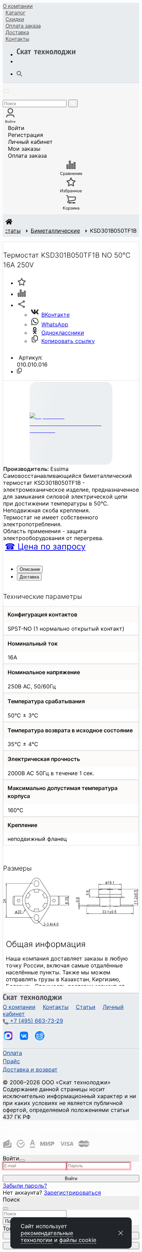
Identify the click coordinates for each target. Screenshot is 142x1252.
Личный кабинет (30, 141)
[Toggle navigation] (6, 91)
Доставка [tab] (29, 576)
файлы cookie (77, 1239)
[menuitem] (18, 6)
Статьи (85, 1006)
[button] (22, 305)
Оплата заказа (27, 155)
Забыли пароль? (25, 1185)
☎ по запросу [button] (45, 546)
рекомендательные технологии (47, 1236)
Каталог (16, 12)
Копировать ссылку (68, 340)
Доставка (17, 32)
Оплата (23, 25)
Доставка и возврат (30, 1069)
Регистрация (25, 134)
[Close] (22, 1160)
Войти (16, 127)
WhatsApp (54, 324)
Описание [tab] (30, 569)
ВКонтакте (55, 314)
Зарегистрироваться (72, 1192)
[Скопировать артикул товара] (19, 370)
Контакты (17, 39)
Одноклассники (62, 332)
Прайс (11, 1061)
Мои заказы (24, 148)
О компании (18, 6)
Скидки (15, 19)
